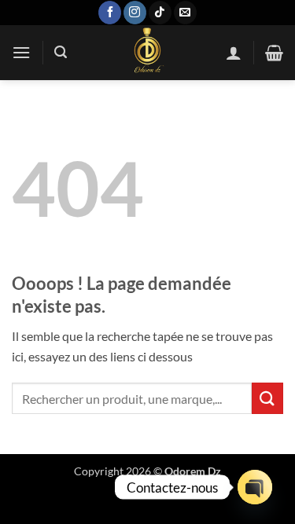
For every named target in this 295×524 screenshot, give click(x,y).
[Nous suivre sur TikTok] (160, 12)
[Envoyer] (267, 398)
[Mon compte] (234, 52)
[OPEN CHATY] (255, 487)
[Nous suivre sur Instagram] (135, 12)
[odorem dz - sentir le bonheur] (146, 52)
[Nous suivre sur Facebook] (109, 12)
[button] (21, 52)
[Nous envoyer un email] (185, 12)
